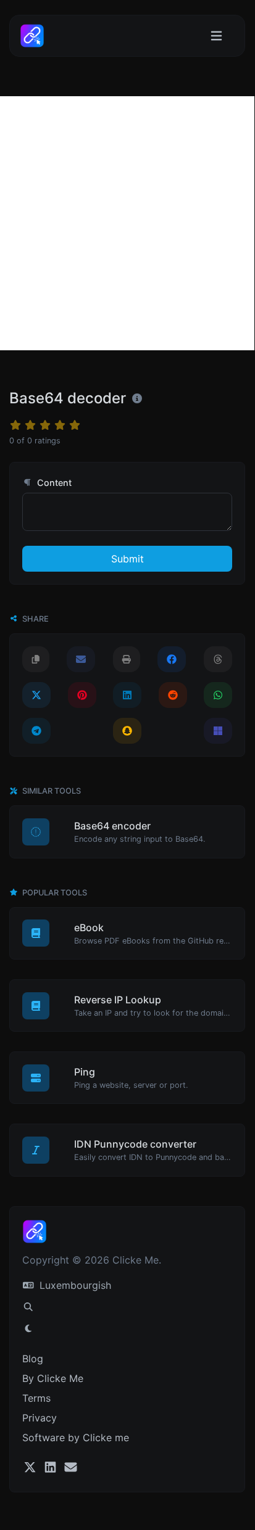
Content (53, 482)
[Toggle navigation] (216, 36)
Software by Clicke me (75, 1437)
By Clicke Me (52, 1378)
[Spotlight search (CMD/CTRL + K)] (28, 1307)
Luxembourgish (73, 1285)
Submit (127, 559)
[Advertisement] (127, 223)
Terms (36, 1398)
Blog (32, 1358)
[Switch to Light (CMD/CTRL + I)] (28, 1328)
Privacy (39, 1418)
